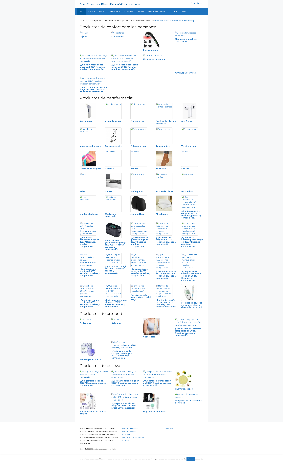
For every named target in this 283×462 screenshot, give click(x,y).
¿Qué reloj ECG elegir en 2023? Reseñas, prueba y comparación (115, 269)
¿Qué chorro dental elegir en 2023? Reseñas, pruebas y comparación (90, 303)
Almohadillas (137, 214)
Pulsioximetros (138, 146)
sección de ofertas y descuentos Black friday (174, 21)
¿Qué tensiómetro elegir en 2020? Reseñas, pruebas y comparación (191, 214)
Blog (184, 11)
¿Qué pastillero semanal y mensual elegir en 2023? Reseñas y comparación (191, 275)
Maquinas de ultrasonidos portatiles (188, 401)
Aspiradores (86, 121)
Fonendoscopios (113, 146)
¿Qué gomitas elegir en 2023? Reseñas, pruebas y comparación (93, 383)
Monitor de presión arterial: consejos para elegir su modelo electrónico (166, 303)
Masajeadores (150, 50)
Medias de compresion (111, 215)
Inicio (82, 11)
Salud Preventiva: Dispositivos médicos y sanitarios (110, 4)
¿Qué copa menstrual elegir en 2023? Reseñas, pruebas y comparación (116, 303)
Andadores (85, 323)
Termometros (163, 146)
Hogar (102, 11)
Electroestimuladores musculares (186, 40)
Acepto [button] (190, 459)
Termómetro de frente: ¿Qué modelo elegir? (141, 297)
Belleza (141, 11)
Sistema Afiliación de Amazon (133, 437)
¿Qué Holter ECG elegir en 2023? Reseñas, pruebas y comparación (166, 240)
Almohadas (162, 214)
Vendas (134, 169)
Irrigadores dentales (90, 146)
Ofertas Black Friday (156, 11)
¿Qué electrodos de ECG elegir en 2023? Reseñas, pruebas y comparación (166, 274)
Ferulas (185, 169)
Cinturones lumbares (154, 59)
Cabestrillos (149, 337)
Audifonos (186, 121)
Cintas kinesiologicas (90, 169)
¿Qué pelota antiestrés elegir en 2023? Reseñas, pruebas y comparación (90, 242)
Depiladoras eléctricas (154, 411)
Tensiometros (188, 146)
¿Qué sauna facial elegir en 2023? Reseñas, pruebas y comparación (125, 383)
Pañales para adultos (90, 359)
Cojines (83, 36)
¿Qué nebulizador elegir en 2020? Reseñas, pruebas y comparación (140, 272)
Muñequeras (136, 191)
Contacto (173, 11)
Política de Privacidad (130, 428)
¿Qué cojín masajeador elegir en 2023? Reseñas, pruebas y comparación (92, 67)
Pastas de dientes (165, 191)
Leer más (199, 459)
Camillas (109, 169)
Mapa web (169, 428)
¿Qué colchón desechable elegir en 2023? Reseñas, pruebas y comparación (124, 67)
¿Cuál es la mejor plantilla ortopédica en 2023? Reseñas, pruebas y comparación (188, 332)
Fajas (82, 191)
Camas (108, 191)
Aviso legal (126, 434)
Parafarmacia (114, 11)
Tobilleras (161, 169)
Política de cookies (129, 431)
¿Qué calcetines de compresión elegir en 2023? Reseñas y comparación (122, 354)
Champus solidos (184, 389)
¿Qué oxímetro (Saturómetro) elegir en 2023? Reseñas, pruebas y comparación (115, 244)
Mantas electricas (89, 214)
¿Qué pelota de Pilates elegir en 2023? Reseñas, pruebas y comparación (124, 405)
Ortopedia (128, 11)
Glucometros (137, 121)
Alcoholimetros (113, 121)
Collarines (116, 323)
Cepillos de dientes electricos (166, 122)
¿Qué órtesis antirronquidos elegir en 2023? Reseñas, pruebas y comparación (192, 242)
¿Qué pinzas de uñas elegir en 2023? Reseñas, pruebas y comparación (157, 383)
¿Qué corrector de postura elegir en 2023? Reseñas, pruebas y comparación (93, 89)
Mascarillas (187, 191)
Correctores (117, 36)
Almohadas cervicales (186, 73)
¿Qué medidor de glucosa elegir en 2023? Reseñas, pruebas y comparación (139, 242)
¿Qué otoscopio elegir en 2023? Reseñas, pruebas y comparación (90, 272)
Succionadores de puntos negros (93, 412)
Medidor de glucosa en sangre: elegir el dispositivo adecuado (192, 305)
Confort (91, 11)
